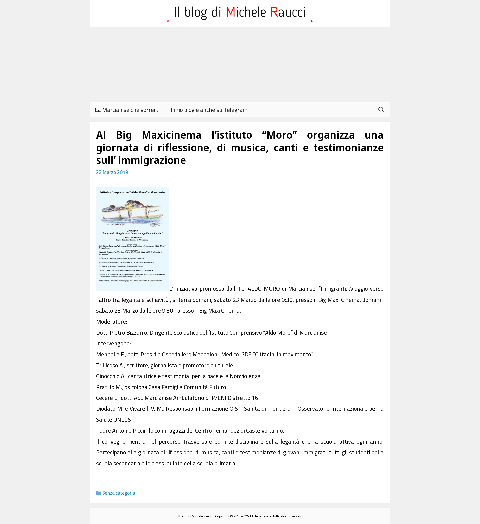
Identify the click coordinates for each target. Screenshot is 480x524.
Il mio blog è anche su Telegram (209, 109)
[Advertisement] (240, 65)
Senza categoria (118, 492)
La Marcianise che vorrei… (127, 109)
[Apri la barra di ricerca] (381, 109)
